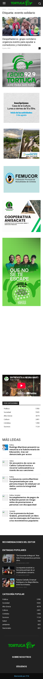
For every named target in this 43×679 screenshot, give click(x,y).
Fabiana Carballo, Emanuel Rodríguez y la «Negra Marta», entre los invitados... (27, 582)
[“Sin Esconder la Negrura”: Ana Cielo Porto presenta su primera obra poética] (8, 558)
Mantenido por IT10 (21, 676)
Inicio (4, 9)
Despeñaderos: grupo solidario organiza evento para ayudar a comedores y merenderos (19, 42)
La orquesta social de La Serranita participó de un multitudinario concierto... (25, 570)
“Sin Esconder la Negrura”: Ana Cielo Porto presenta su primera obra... (28, 558)
